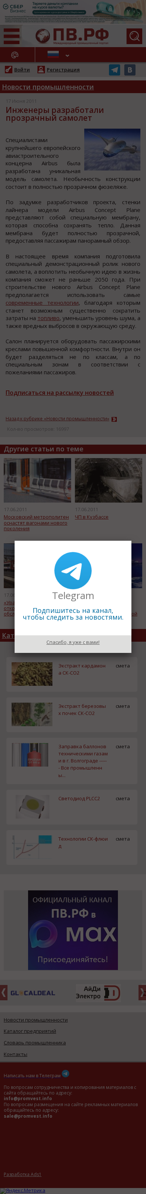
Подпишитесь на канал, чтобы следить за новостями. (73, 613)
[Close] (131, 540)
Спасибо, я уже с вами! (73, 642)
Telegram (73, 595)
